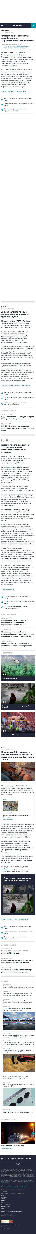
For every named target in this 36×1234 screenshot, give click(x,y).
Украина (17, 385)
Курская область (22, 224)
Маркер (3, 1200)
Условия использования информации (11, 1225)
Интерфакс (18, 25)
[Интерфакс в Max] (13, 1215)
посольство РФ (23, 919)
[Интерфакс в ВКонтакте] (8, 1215)
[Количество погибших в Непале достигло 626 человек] (10, 810)
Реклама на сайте (6, 1160)
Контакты (3, 1158)
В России (4, 122)
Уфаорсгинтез (21, 91)
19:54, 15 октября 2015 (7, 32)
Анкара (4, 385)
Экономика (5, 31)
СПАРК (3, 1195)
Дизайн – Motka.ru (6, 1228)
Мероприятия (15, 1160)
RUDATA (3, 1210)
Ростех (4, 91)
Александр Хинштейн (9, 224)
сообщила (8, 467)
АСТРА (2, 1202)
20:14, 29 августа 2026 (7, 123)
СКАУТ (3, 1198)
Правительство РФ (8, 589)
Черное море (26, 385)
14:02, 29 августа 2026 (7, 442)
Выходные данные (6, 1227)
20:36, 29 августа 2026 (7, 309)
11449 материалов (7, 1148)
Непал (4, 919)
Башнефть (11, 91)
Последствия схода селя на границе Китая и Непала (17, 879)
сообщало (5, 869)
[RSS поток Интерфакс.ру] (11, 1215)
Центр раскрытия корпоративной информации (12, 1211)
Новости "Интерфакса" (6, 1206)
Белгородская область (22, 228)
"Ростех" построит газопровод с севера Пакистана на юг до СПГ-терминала (16, 47)
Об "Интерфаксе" (12, 1158)
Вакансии (28, 1158)
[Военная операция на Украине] (18, 1143)
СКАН (2, 1208)
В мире (4, 307)
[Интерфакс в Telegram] (5, 1215)
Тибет (15, 919)
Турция (11, 385)
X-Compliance (4, 1197)
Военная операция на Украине (12, 1146)
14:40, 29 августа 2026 (7, 749)
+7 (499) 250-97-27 (22, 1186)
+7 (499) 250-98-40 (10, 1186)
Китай (10, 919)
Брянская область (8, 228)
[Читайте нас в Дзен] (2, 1215)
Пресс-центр (21, 1158)
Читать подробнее (16, 817)
